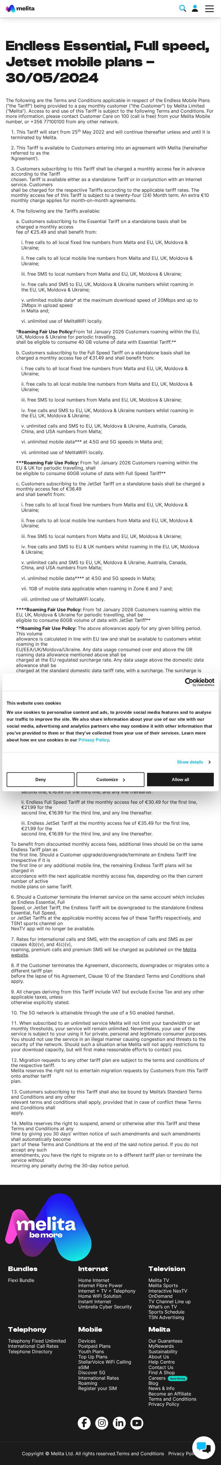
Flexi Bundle (21, 1280)
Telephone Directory (30, 1351)
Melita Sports (163, 1285)
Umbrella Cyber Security (105, 1307)
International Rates (98, 1378)
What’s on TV (162, 1307)
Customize (107, 779)
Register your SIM (97, 1388)
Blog (153, 1383)
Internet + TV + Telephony (107, 1291)
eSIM (83, 1367)
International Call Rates (33, 1346)
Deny (40, 779)
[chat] (203, 1447)
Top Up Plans (92, 1357)
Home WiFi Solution (99, 1296)
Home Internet (93, 1280)
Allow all (180, 779)
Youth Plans (91, 1351)
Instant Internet (94, 1301)
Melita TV (158, 1280)
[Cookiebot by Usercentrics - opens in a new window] (189, 682)
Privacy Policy (163, 1404)
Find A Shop (161, 1372)
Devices (87, 1341)
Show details (190, 762)
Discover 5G (91, 1372)
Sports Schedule (166, 1312)
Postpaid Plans (94, 1346)
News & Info (161, 1388)
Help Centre (161, 1362)
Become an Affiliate (169, 1394)
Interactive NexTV (167, 1291)
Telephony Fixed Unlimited (37, 1341)
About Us (158, 1357)
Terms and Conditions (172, 1399)
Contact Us (160, 1367)
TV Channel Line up (169, 1301)
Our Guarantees (165, 1341)
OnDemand (160, 1296)
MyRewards (161, 1346)
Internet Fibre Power (100, 1285)
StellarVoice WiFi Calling (104, 1362)
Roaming (87, 1383)
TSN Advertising (166, 1317)
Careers (156, 1378)
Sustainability (163, 1351)
